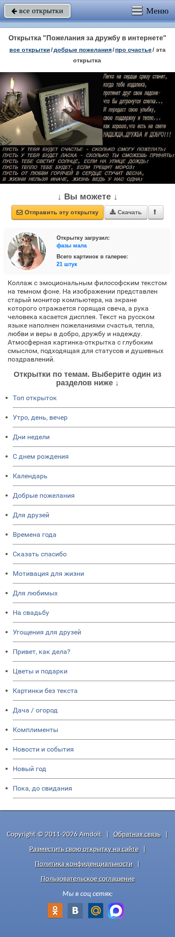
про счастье (133, 49)
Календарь (30, 476)
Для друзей (31, 515)
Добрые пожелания (44, 495)
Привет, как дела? (42, 652)
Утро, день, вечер (40, 417)
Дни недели (31, 437)
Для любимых (35, 593)
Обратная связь (137, 834)
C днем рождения (41, 456)
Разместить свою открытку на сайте (83, 849)
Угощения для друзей (47, 632)
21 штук (66, 264)
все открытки (37, 10)
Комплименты (35, 730)
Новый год (29, 769)
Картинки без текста (45, 691)
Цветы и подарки (40, 671)
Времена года (34, 534)
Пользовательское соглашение (88, 879)
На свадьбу (31, 613)
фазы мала (71, 245)
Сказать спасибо (40, 554)
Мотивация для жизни (48, 573)
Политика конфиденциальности (84, 864)
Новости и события (43, 749)
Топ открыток (35, 398)
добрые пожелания (83, 49)
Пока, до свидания (42, 788)
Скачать (126, 212)
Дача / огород (35, 710)
